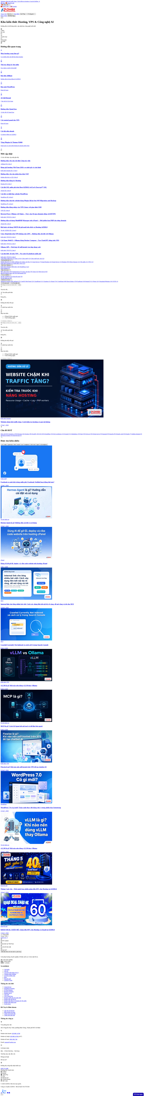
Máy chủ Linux (6, 271)
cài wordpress (43, 444)
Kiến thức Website (7, 267)
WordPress (24, 267)
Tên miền (84, 262)
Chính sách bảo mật (9, 1015)
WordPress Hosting (9, 988)
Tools (35, 271)
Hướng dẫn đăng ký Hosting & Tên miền (15, 1001)
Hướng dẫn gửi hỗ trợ (10, 999)
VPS (90, 262)
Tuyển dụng (7, 1004)
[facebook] (1, 1092)
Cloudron (46, 281)
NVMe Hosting (8, 990)
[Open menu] (2, 18)
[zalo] (4, 1092)
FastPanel (81, 281)
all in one (33, 444)
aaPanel (17, 281)
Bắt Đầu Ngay (11, 15)
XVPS (115, 281)
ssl (2, 444)
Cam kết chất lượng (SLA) (11, 972)
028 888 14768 (16, 1033)
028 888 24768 (14, 1036)
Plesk (96, 281)
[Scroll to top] (2, 1094)
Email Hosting (46, 262)
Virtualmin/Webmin (105, 281)
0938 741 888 (4, 1068)
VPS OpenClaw (8, 996)
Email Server (57, 262)
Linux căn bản (27, 271)
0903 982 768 (13, 1039)
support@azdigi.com (10, 1042)
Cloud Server (36, 262)
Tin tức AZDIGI (7, 276)
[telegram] (9, 1092)
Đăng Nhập (4, 15)
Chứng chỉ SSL (26, 262)
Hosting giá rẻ (8, 993)
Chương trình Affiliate (10, 974)
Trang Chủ (4, 14)
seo (22, 444)
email (18, 444)
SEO (17, 267)
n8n (15, 444)
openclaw (10, 444)
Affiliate (18, 262)
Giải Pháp (23, 14)
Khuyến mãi (17, 276)
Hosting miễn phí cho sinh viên (12, 997)
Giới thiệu (7, 969)
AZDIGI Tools (8, 980)
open (38, 444)
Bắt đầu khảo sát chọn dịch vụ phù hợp (11, 951)
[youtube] (8, 1092)
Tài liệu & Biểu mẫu (9, 975)
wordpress (26, 444)
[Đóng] (20, 285)
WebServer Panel (7, 281)
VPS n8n (6, 994)
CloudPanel (38, 281)
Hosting (65, 262)
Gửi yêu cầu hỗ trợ (9, 1010)
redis (5, 444)
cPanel (54, 281)
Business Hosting (9, 991)
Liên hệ (6, 971)
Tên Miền (16, 14)
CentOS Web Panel (27, 281)
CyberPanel (61, 281)
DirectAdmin (71, 281)
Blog (5, 977)
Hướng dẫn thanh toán (10, 1002)
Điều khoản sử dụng (9, 1012)
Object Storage (74, 262)
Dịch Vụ (10, 14)
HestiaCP (89, 281)
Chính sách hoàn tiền (10, 1013)
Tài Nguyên (31, 14)
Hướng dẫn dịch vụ (7, 262)
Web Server (43, 271)
